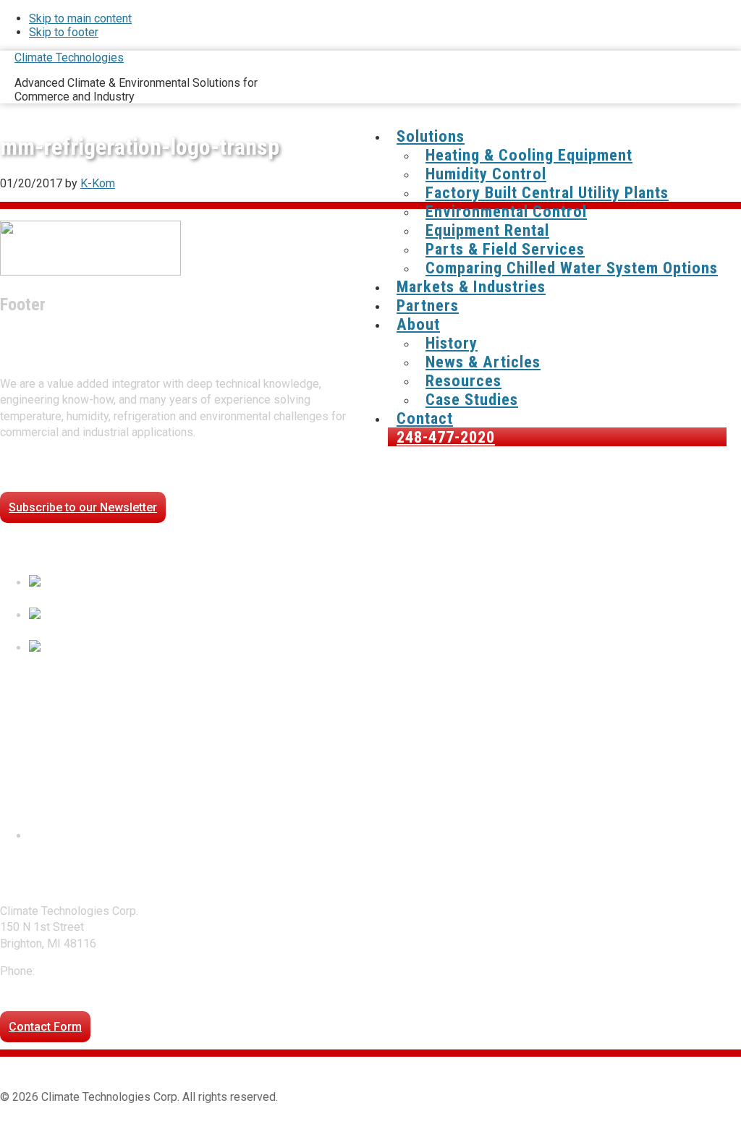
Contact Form (45, 1027)
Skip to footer (63, 32)
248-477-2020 (74, 971)
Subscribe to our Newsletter (83, 507)
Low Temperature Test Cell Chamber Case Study (151, 631)
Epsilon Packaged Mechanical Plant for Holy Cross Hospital (180, 663)
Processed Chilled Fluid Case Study (120, 599)
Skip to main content (80, 18)
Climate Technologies (69, 57)
